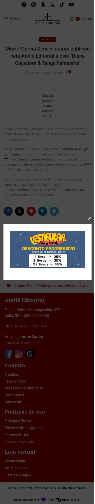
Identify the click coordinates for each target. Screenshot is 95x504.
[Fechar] (89, 218)
